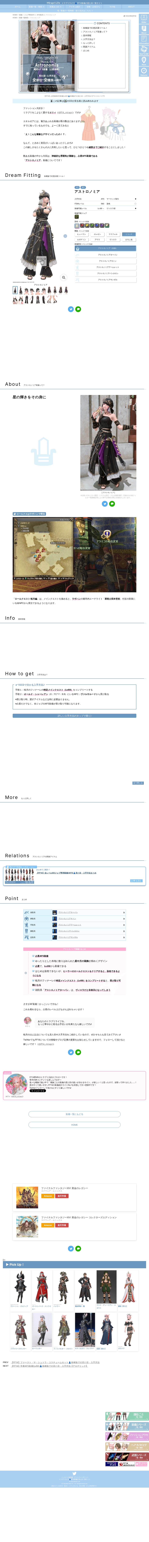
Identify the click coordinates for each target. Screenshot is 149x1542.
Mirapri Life (53, 2)
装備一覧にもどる (74, 1114)
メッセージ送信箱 (67, 1477)
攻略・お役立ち (93, 6)
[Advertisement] (74, 348)
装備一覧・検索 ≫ (37, 6)
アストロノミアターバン (68, 912)
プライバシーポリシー (81, 1477)
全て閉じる (138, 783)
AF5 (77, 187)
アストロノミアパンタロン (68, 931)
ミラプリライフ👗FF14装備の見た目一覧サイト (74, 1479)
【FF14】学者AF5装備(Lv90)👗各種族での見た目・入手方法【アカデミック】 (49, 1366)
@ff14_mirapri (65, 112)
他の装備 (34, 1034)
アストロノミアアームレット (69, 925)
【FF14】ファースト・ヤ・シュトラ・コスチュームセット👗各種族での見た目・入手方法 (55, 1362)
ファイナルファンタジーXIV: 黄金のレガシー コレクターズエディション (79, 1217)
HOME (74, 1124)
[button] (65, 236)
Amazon (48, 1196)
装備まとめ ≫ (56, 6)
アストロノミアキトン (67, 918)
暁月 (83, 187)
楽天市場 (62, 1196)
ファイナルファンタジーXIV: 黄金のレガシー (64, 1188)
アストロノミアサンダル (68, 937)
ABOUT (131, 6)
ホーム (18, 6)
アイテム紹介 (74, 6)
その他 (112, 6)
